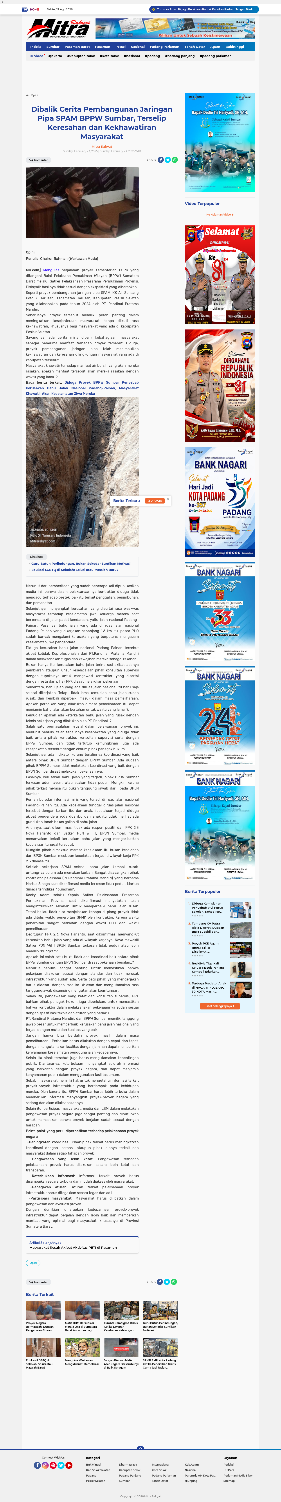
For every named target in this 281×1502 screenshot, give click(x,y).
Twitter (63, 1471)
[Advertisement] (140, 74)
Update (156, 500)
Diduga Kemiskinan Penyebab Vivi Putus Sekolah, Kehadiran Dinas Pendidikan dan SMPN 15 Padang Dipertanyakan (208, 908)
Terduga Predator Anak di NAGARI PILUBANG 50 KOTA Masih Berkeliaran (209, 987)
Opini (33, 1263)
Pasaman (102, 47)
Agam (215, 47)
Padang (153, 56)
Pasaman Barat (77, 47)
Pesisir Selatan (95, 1480)
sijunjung (191, 1480)
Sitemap (229, 1480)
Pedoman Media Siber (238, 1475)
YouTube (71, 1471)
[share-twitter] (168, 160)
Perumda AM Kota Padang (201, 1475)
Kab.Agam (192, 1464)
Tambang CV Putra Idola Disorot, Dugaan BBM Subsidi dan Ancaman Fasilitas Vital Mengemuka (208, 928)
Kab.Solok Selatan (98, 1470)
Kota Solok (110, 56)
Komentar (41, 160)
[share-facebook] (161, 160)
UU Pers (228, 1470)
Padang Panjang (181, 56)
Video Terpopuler (202, 203)
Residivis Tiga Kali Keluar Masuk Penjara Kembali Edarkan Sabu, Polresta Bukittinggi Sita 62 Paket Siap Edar (208, 967)
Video (38, 56)
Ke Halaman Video (219, 214)
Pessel (120, 47)
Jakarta (56, 56)
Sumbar (53, 47)
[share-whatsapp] (175, 160)
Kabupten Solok (82, 56)
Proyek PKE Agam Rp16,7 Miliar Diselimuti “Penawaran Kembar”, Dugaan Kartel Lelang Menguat (208, 947)
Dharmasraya (128, 1464)
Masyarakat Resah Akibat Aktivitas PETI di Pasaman (73, 1247)
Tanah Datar (195, 47)
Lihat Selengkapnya (219, 1006)
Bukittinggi (234, 47)
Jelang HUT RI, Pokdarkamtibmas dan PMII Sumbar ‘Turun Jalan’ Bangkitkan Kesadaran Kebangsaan (206, 9)
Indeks (35, 47)
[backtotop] (140, 1450)
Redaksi (228, 1464)
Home (34, 9)
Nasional (138, 47)
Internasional (160, 1464)
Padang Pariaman (164, 47)
